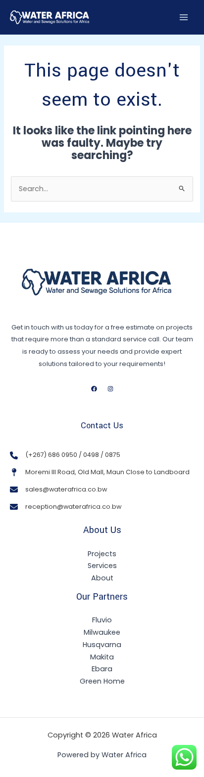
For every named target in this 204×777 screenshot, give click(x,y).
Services (102, 566)
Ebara (102, 669)
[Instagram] (110, 389)
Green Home (102, 681)
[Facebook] (94, 389)
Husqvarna (102, 645)
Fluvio (102, 620)
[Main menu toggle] (183, 17)
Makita (102, 657)
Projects (102, 554)
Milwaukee (102, 632)
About (102, 578)
